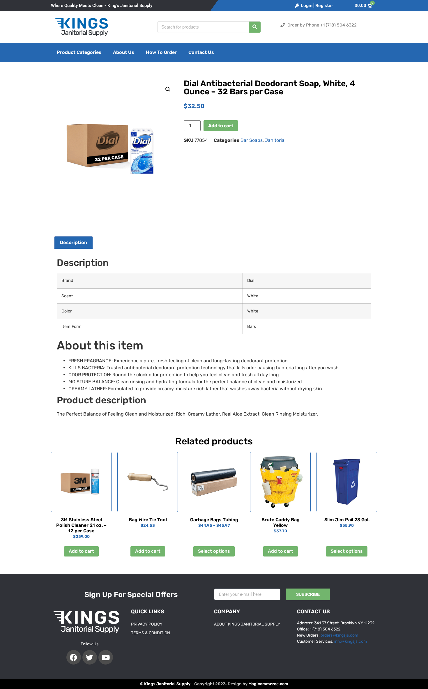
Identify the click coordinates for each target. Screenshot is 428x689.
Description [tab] (73, 242)
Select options (214, 551)
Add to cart (220, 125)
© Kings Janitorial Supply (165, 683)
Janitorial (275, 140)
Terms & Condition (150, 632)
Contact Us (201, 52)
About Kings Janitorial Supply (247, 624)
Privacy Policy (146, 624)
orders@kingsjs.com (339, 635)
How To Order (161, 52)
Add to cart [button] (81, 551)
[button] (168, 89)
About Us (123, 52)
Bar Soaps (251, 140)
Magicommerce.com (268, 683)
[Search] (255, 27)
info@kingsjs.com (350, 641)
